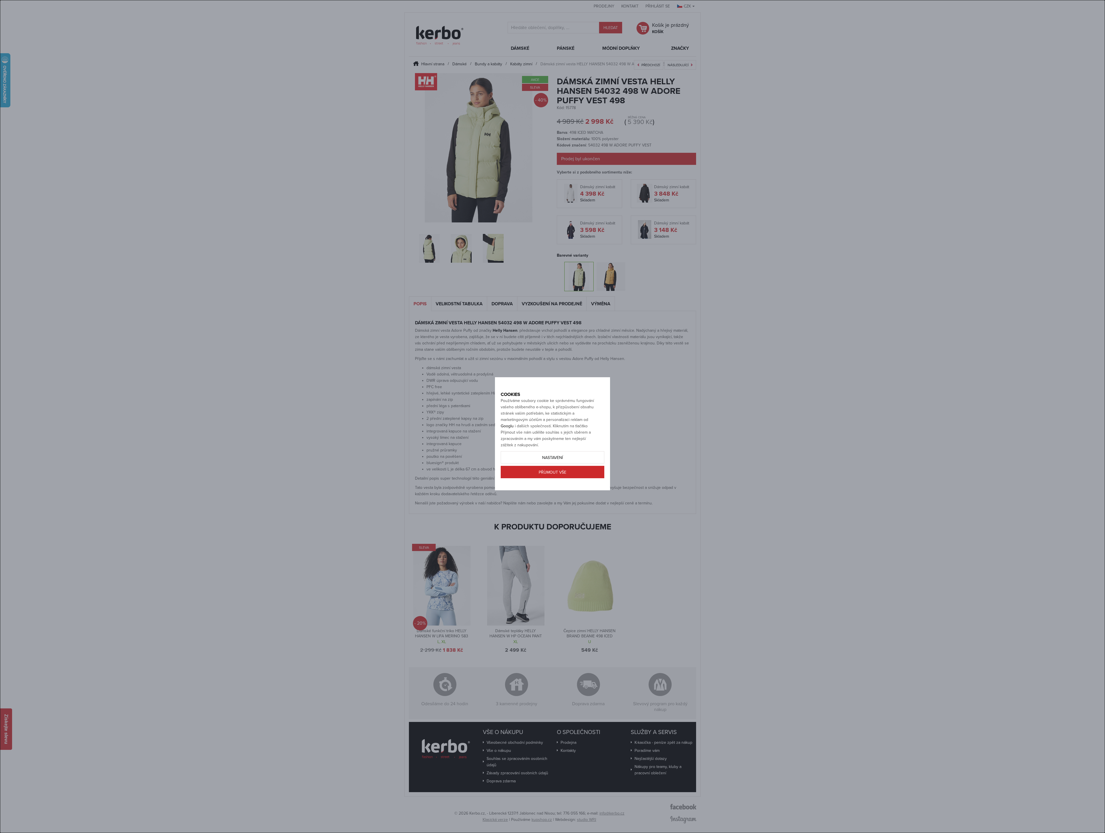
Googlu (507, 426)
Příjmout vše (552, 472)
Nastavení (552, 457)
